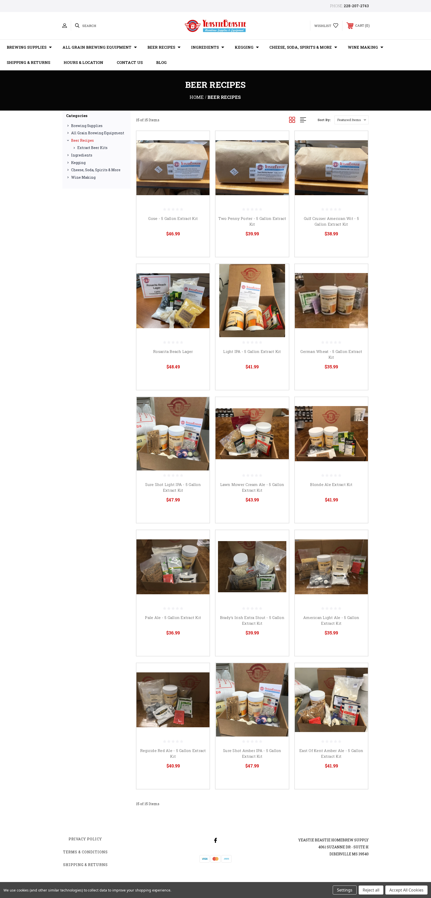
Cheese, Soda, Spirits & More (300, 47)
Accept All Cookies (406, 890)
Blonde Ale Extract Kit (331, 484)
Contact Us (130, 62)
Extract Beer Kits (92, 147)
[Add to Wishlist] (200, 154)
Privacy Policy (85, 839)
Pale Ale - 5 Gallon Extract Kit (173, 617)
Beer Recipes (161, 47)
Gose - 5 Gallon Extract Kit (173, 218)
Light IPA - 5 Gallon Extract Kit (252, 351)
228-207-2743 (356, 5)
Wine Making (363, 47)
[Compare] (200, 166)
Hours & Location (83, 62)
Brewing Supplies (26, 47)
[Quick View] (200, 141)
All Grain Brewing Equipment (96, 47)
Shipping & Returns (28, 62)
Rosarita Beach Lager (173, 351)
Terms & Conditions (85, 852)
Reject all (371, 890)
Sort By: (324, 120)
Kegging (244, 47)
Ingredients (205, 47)
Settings (344, 890)
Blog (161, 62)
